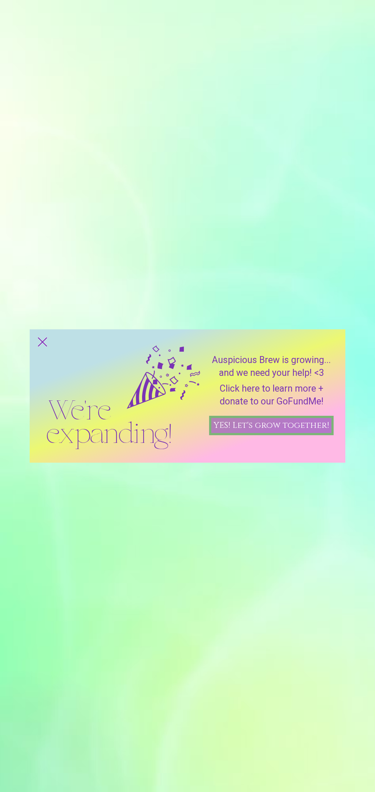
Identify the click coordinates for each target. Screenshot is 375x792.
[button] (42, 342)
